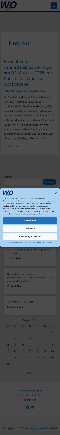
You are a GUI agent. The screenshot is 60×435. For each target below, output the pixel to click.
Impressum (47, 242)
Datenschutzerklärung (32, 242)
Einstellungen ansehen (30, 236)
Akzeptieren (30, 220)
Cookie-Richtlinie (15, 242)
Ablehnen (30, 228)
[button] (55, 193)
